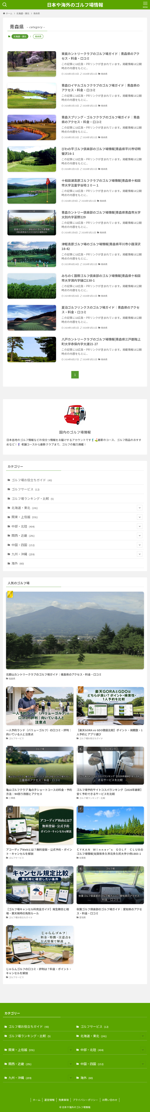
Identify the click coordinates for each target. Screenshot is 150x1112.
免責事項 (64, 1100)
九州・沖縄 (23, 554)
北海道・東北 (19, 36)
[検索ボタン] (4, 4)
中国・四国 (23, 544)
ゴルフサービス (25, 489)
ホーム (36, 1100)
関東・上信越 (25, 516)
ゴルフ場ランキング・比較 (33, 498)
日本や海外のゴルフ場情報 (75, 4)
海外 (18, 563)
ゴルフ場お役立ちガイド (32, 480)
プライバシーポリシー (85, 1100)
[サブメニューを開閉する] (139, 507)
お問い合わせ (109, 1100)
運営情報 (49, 1100)
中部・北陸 (23, 526)
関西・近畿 (23, 535)
